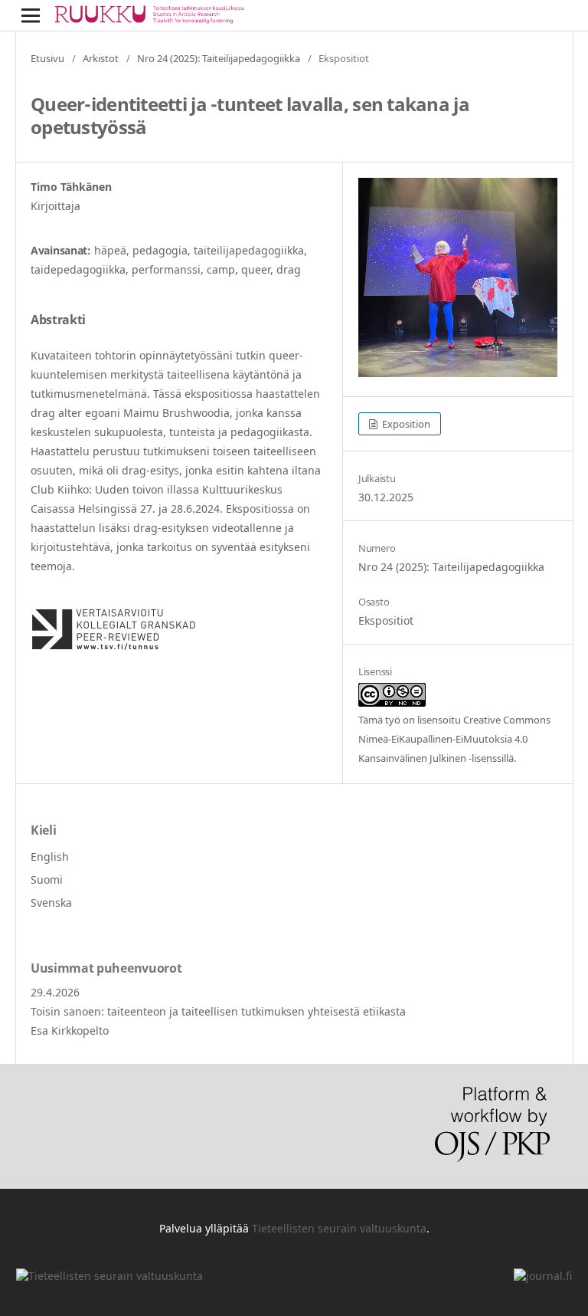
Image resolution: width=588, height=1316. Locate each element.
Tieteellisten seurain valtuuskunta (339, 1228)
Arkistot (101, 58)
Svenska (51, 902)
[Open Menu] (30, 15)
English (50, 856)
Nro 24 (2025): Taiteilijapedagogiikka (218, 58)
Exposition (405, 424)
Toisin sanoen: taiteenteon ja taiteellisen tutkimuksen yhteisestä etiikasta (218, 1011)
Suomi (47, 879)
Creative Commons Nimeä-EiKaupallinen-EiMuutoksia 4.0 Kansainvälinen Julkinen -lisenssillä (454, 739)
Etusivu (47, 58)
